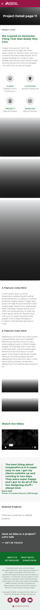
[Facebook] (10, 600)
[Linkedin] (16, 600)
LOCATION (30, 86)
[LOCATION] (30, 78)
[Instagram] (23, 600)
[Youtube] (30, 600)
